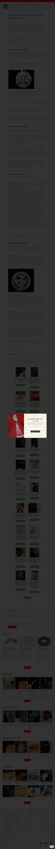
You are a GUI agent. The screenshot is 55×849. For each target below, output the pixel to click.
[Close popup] (46, 412)
